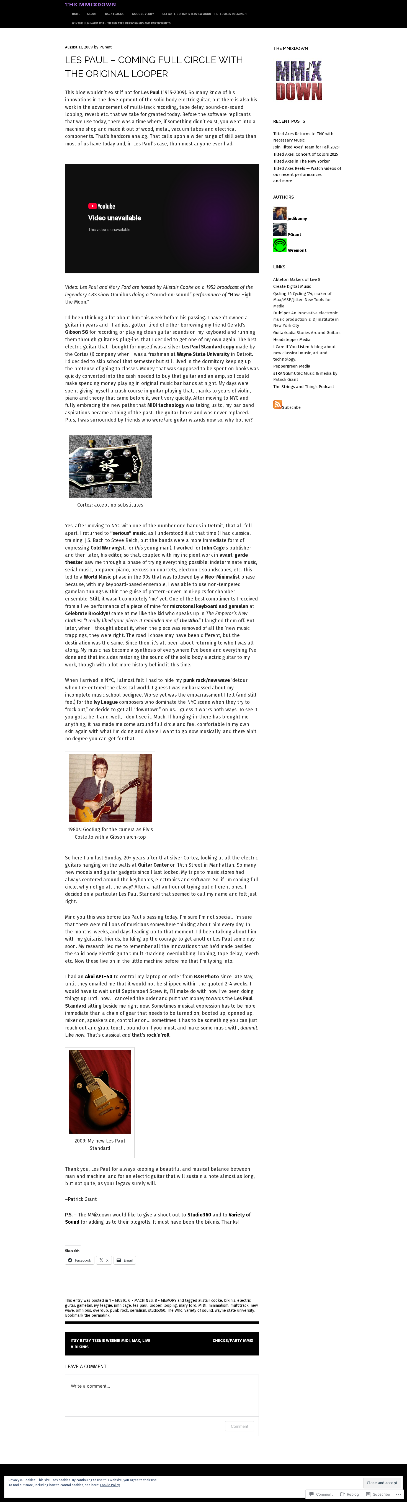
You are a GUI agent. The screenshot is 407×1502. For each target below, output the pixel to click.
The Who (174, 1310)
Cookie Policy (110, 1485)
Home (76, 14)
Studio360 (199, 1215)
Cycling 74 (282, 293)
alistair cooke (210, 1300)
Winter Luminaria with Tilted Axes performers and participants (121, 23)
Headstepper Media (292, 339)
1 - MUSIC (117, 1300)
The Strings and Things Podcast (303, 386)
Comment (239, 1426)
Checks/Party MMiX (233, 1340)
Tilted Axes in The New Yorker (301, 161)
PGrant (105, 47)
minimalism (218, 1305)
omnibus (83, 1310)
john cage (122, 1305)
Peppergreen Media (291, 366)
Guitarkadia (284, 332)
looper (155, 1305)
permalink (100, 1315)
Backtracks (114, 14)
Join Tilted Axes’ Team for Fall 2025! (306, 147)
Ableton (281, 279)
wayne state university (234, 1310)
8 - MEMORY (165, 1300)
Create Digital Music (292, 286)
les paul (140, 1305)
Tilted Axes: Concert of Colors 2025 (305, 154)
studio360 (156, 1310)
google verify (143, 14)
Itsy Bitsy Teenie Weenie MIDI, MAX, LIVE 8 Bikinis (110, 1343)
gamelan (84, 1305)
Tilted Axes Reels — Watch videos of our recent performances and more (307, 174)
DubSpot (281, 312)
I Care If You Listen (291, 346)
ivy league (103, 1305)
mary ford (187, 1305)
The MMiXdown (90, 4)
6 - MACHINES (140, 1300)
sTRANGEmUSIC (288, 373)
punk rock (119, 1310)
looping (170, 1305)
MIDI (202, 1305)
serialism (138, 1310)
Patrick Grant (82, 1199)
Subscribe (291, 407)
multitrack (239, 1305)
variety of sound (198, 1310)
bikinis (229, 1300)
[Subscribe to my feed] (277, 407)
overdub (100, 1310)
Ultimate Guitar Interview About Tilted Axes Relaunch (204, 14)
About (92, 14)
